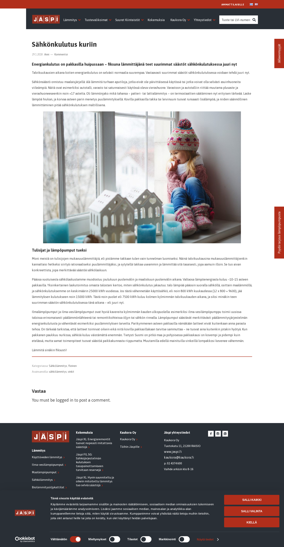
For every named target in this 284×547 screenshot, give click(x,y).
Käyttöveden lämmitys (47, 457)
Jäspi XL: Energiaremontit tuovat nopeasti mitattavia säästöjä (94, 443)
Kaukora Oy (127, 439)
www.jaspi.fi (173, 451)
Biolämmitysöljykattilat (48, 487)
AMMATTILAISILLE (232, 4)
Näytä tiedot (205, 539)
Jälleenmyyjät (279, 53)
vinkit (71, 371)
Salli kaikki (251, 499)
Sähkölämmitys (58, 365)
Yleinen (72, 365)
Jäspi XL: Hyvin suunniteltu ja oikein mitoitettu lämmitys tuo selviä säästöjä (95, 481)
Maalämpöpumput (44, 472)
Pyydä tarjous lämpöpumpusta (279, 233)
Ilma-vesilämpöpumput (48, 464)
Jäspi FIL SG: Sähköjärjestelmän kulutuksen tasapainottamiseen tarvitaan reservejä (89, 462)
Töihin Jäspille (129, 447)
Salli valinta (251, 511)
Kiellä (252, 522)
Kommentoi (61, 54)
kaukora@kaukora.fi (179, 457)
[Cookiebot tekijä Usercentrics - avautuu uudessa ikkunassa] (25, 539)
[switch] (114, 539)
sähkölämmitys (58, 371)
